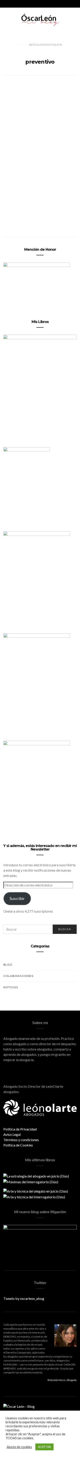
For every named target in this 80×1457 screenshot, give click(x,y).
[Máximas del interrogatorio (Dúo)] (30, 1181)
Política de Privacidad (20, 1129)
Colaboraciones (18, 976)
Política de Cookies (18, 1145)
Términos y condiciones (21, 1140)
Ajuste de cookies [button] (19, 1447)
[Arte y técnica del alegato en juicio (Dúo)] (35, 1191)
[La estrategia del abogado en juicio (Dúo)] (36, 1175)
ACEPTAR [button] (44, 1447)
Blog (7, 964)
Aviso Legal (12, 1134)
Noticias (10, 987)
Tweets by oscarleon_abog (23, 1298)
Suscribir (17, 898)
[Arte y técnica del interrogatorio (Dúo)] (34, 1196)
